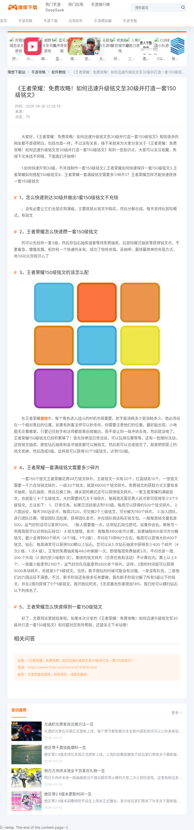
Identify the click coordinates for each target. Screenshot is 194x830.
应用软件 (76, 20)
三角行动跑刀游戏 (134, 58)
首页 (3, 20)
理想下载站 (16, 72)
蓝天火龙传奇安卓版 (61, 58)
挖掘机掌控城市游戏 (120, 58)
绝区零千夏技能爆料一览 (65, 747)
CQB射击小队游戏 (163, 58)
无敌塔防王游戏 (105, 58)
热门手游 (53, 4)
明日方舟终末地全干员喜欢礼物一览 (74, 770)
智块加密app (178, 58)
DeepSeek (54, 10)
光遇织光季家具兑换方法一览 (68, 724)
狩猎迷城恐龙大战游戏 (18, 58)
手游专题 (130, 20)
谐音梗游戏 (76, 58)
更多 (175, 712)
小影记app (32, 58)
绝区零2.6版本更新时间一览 (67, 794)
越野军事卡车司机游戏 (47, 58)
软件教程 (59, 72)
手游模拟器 (103, 20)
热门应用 (75, 4)
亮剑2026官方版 (90, 58)
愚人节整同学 (149, 58)
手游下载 (50, 20)
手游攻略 (25, 20)
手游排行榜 (100, 4)
